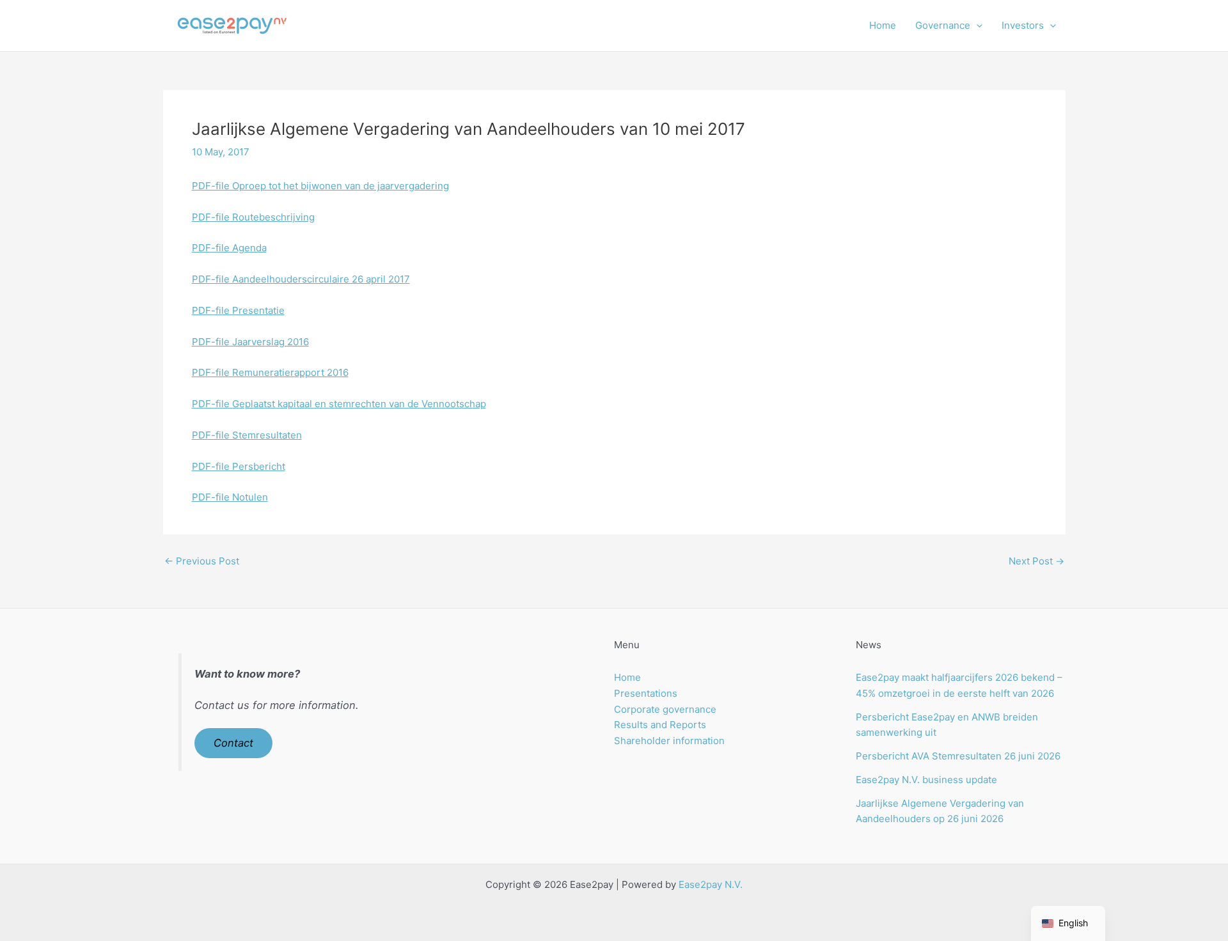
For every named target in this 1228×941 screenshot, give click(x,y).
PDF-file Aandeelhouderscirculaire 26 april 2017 (301, 279)
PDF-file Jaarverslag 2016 (250, 342)
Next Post (1036, 561)
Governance (942, 25)
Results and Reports (660, 725)
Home (882, 25)
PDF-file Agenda (229, 248)
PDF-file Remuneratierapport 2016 (270, 372)
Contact (233, 742)
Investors (1023, 25)
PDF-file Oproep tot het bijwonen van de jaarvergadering (320, 186)
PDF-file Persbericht (238, 466)
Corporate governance (665, 709)
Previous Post (201, 561)
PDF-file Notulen (230, 497)
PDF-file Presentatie (238, 310)
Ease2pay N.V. (711, 884)
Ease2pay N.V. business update (926, 780)
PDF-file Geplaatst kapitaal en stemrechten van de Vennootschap (339, 404)
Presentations (645, 693)
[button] (976, 25)
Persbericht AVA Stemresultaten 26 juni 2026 (958, 756)
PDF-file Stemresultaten (247, 435)
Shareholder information (669, 741)
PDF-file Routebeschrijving (253, 217)
